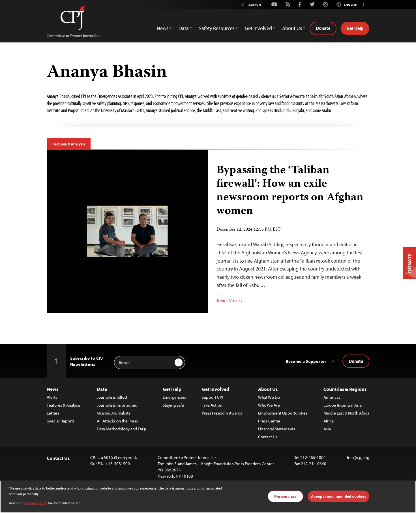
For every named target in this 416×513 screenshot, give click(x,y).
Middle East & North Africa (346, 413)
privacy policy (36, 503)
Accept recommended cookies (338, 496)
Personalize (285, 496)
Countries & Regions (344, 389)
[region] (208, 496)
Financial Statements (276, 429)
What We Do (269, 397)
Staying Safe (173, 405)
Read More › (229, 301)
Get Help (355, 28)
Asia (327, 429)
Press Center (269, 421)
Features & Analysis (68, 144)
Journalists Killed (112, 397)
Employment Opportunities (282, 413)
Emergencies (174, 397)
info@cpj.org (358, 457)
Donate (323, 28)
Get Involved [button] (258, 28)
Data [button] (184, 28)
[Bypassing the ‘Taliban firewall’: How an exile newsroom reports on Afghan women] (127, 231)
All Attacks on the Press (117, 421)
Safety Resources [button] (217, 28)
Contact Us (267, 436)
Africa (328, 421)
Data (102, 389)
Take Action (212, 405)
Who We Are (269, 405)
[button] (363, 4)
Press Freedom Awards (222, 413)
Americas (331, 397)
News (52, 389)
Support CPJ (212, 397)
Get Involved (215, 389)
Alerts (52, 397)
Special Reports (60, 421)
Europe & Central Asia (342, 405)
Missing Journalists (113, 413)
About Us (268, 389)
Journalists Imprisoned (117, 405)
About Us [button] (292, 28)
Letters (53, 413)
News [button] (162, 28)
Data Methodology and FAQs (122, 429)
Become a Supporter (306, 361)
